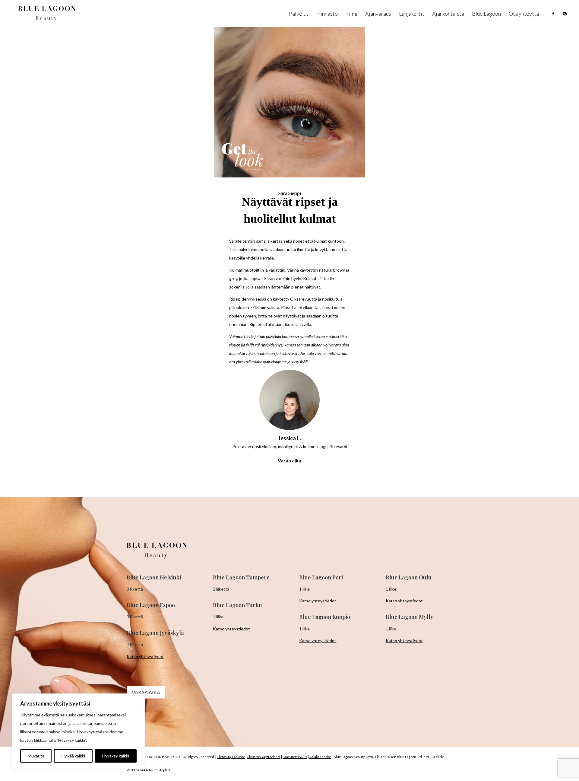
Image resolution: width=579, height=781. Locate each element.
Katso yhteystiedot (145, 656)
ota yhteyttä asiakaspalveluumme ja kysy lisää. (269, 361)
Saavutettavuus (295, 757)
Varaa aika (289, 460)
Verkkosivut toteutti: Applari (148, 770)
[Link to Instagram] (565, 13)
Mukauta (36, 755)
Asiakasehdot (320, 757)
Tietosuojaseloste (231, 757)
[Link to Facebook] (553, 13)
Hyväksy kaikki (115, 755)
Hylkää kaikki (73, 755)
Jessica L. (289, 438)
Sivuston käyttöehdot (263, 757)
